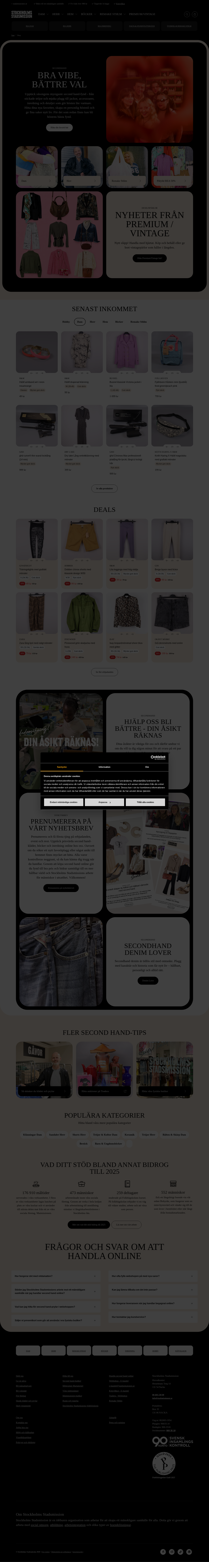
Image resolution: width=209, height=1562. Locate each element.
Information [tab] (104, 767)
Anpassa (103, 802)
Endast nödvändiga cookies (63, 802)
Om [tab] (147, 767)
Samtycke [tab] (62, 767)
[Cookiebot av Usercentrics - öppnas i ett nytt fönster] (152, 757)
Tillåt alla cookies (145, 802)
